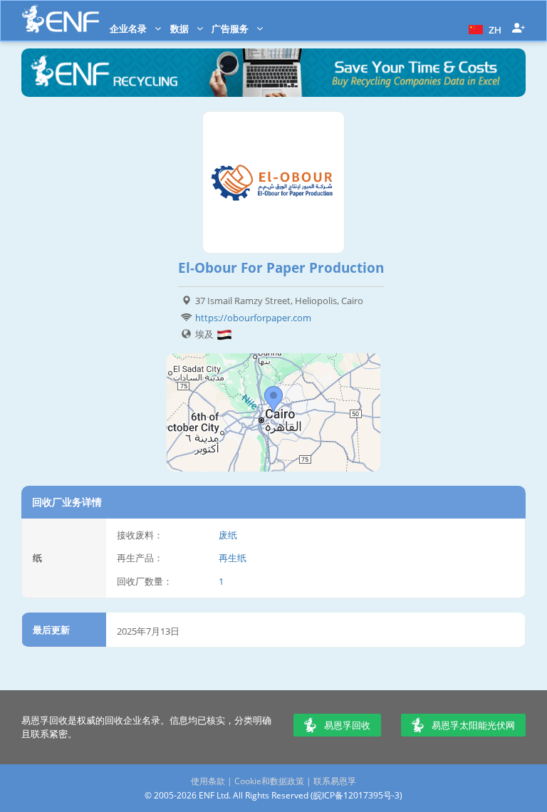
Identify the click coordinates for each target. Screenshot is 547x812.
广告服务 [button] (231, 28)
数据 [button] (180, 28)
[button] (483, 28)
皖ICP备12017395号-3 (356, 795)
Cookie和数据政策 (269, 781)
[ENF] (60, 18)
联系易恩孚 (334, 781)
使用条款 (208, 781)
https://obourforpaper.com (253, 317)
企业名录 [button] (129, 28)
